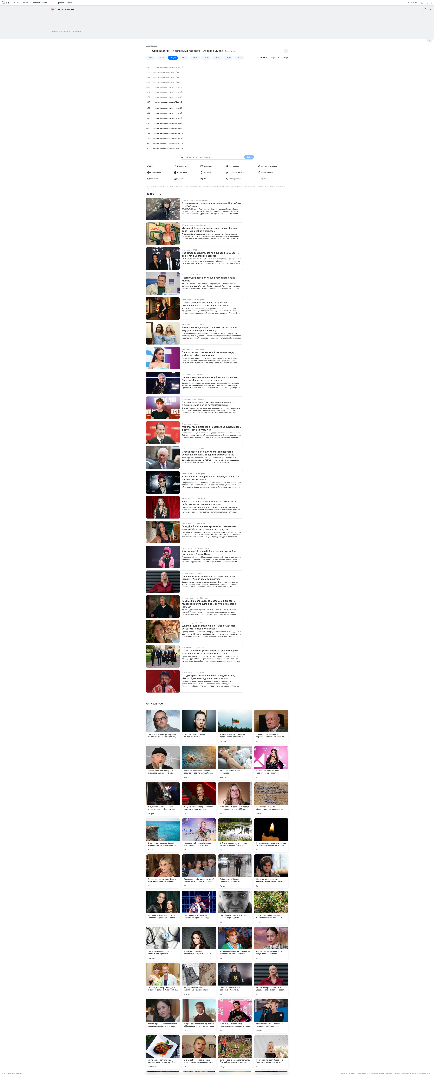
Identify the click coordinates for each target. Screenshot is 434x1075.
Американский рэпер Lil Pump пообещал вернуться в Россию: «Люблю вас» (211, 478)
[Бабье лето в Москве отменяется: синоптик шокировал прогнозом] (235, 871)
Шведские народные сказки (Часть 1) (168, 72)
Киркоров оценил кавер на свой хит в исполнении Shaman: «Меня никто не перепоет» (210, 378)
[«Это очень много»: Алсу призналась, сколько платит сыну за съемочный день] (235, 1016)
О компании (11, 1073)
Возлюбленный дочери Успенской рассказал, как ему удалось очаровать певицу (209, 329)
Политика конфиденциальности (381, 1073)
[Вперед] (430, 9)
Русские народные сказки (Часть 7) (167, 118)
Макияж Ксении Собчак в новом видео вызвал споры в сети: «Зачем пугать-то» (211, 428)
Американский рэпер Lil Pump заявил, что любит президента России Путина (209, 552)
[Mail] (3, 2)
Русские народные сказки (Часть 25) (168, 67)
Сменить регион (231, 51)
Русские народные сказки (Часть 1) (167, 87)
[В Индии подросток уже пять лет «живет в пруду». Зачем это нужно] (235, 835)
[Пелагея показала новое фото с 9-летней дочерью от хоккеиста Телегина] (163, 871)
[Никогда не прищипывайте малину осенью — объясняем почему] (271, 907)
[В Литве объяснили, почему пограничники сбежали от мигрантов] (235, 727)
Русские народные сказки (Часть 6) (167, 113)
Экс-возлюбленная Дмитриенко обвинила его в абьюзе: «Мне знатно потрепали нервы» (207, 403)
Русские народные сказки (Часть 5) (167, 108)
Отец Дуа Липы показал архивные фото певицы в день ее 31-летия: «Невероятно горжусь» (209, 528)
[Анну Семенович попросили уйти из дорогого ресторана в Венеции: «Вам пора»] (199, 799)
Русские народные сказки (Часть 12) (168, 143)
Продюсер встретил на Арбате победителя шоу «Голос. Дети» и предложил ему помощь (208, 677)
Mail (3, 1073)
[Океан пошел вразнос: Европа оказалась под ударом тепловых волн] (163, 835)
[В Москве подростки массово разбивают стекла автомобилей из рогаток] (199, 763)
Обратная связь (424, 1073)
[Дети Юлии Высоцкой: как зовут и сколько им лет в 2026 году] (235, 799)
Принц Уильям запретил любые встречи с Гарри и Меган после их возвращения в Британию (210, 652)
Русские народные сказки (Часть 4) (167, 102)
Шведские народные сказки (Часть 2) (168, 77)
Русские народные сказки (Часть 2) (167, 92)
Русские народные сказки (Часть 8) (167, 123)
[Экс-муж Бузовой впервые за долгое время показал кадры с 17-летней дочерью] (199, 1052)
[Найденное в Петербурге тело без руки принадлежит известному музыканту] (235, 907)
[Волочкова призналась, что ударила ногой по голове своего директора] (271, 980)
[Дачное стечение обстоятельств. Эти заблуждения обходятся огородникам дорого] (235, 1052)
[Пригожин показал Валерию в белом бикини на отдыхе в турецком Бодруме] (271, 1052)
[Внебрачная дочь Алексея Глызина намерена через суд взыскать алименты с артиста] (199, 907)
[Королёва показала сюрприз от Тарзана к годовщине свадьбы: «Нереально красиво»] (163, 907)
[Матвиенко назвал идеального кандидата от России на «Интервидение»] (271, 1016)
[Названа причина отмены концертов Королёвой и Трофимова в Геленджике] (271, 763)
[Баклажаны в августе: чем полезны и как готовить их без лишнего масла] (163, 1052)
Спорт (285, 58)
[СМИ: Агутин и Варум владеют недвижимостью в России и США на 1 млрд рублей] (163, 980)
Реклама (19, 1073)
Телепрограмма (151, 46)
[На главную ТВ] (7, 2)
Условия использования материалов (405, 1073)
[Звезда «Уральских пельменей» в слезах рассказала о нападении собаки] (163, 1016)
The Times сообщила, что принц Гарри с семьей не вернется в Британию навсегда (210, 254)
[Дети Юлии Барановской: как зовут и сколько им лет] (271, 944)
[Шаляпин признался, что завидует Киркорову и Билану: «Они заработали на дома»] (271, 871)
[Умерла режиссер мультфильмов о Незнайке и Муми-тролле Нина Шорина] (199, 1016)
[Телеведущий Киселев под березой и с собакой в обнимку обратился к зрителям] (271, 727)
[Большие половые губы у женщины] (235, 763)
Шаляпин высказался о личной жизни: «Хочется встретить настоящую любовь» (208, 627)
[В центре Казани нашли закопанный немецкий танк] (199, 980)
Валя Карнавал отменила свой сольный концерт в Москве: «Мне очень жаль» (209, 354)
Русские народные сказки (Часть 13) (168, 149)
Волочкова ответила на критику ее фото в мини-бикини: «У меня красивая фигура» (209, 577)
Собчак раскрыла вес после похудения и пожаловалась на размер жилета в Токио (205, 304)
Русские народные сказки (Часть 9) (167, 128)
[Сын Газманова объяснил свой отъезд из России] (199, 727)
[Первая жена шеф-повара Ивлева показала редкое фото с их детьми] (163, 763)
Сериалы (275, 58)
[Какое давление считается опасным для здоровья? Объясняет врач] (163, 944)
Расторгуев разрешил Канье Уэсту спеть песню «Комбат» (208, 279)
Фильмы (263, 58)
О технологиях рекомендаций (359, 1073)
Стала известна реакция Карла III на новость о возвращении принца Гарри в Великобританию (208, 453)
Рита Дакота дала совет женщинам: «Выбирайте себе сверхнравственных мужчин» (209, 503)
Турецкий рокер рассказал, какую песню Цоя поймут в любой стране (211, 204)
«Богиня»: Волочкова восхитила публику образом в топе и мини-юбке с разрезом (210, 229)
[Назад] (425, 9)
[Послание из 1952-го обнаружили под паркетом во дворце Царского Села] (271, 799)
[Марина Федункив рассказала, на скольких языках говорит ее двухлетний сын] (235, 944)
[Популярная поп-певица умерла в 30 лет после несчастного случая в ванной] (271, 835)
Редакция (344, 1073)
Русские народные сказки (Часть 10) (168, 133)
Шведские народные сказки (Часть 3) (168, 82)
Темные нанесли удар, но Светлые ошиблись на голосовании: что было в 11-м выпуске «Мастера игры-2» (209, 604)
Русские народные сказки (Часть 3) (167, 97)
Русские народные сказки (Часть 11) (167, 138)
